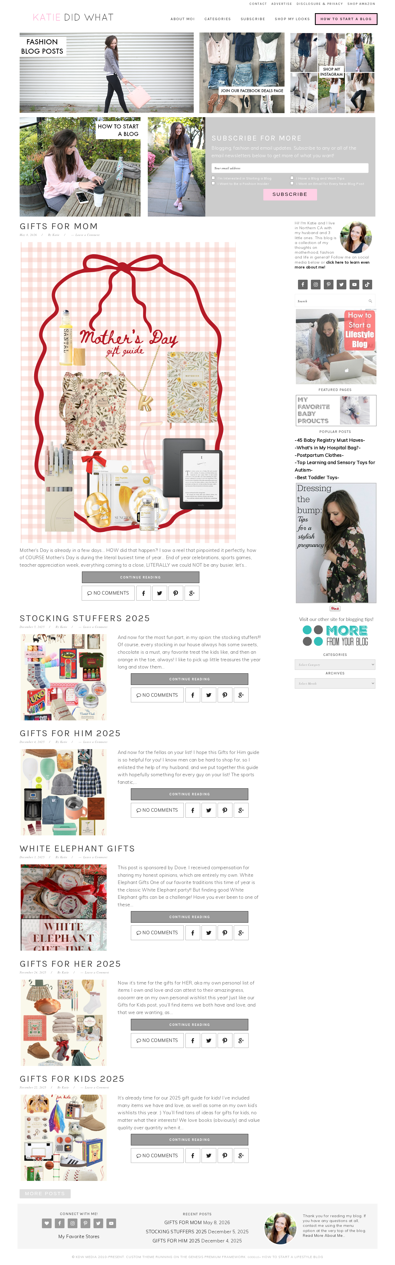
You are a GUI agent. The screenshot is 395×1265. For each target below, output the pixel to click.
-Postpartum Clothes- (319, 455)
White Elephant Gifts (77, 848)
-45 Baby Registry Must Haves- (330, 440)
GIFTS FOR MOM (59, 226)
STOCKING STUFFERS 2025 (85, 618)
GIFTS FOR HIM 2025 (70, 733)
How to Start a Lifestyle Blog (292, 1257)
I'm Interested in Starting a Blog (245, 178)
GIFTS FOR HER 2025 (70, 963)
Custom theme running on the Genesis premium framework (186, 1257)
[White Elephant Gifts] (64, 908)
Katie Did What (73, 17)
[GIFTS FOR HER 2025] (64, 1023)
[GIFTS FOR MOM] (128, 541)
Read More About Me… (324, 1235)
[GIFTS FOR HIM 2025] (64, 793)
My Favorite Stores (79, 1236)
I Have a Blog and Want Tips (320, 178)
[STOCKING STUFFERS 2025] (64, 678)
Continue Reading (140, 577)
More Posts (45, 1193)
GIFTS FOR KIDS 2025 (72, 1078)
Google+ (254, 1257)
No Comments (111, 593)
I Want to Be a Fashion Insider (243, 184)
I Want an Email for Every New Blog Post (330, 184)
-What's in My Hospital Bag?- (328, 447)
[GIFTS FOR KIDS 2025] (64, 1138)
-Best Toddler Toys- (317, 477)
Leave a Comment (88, 235)
